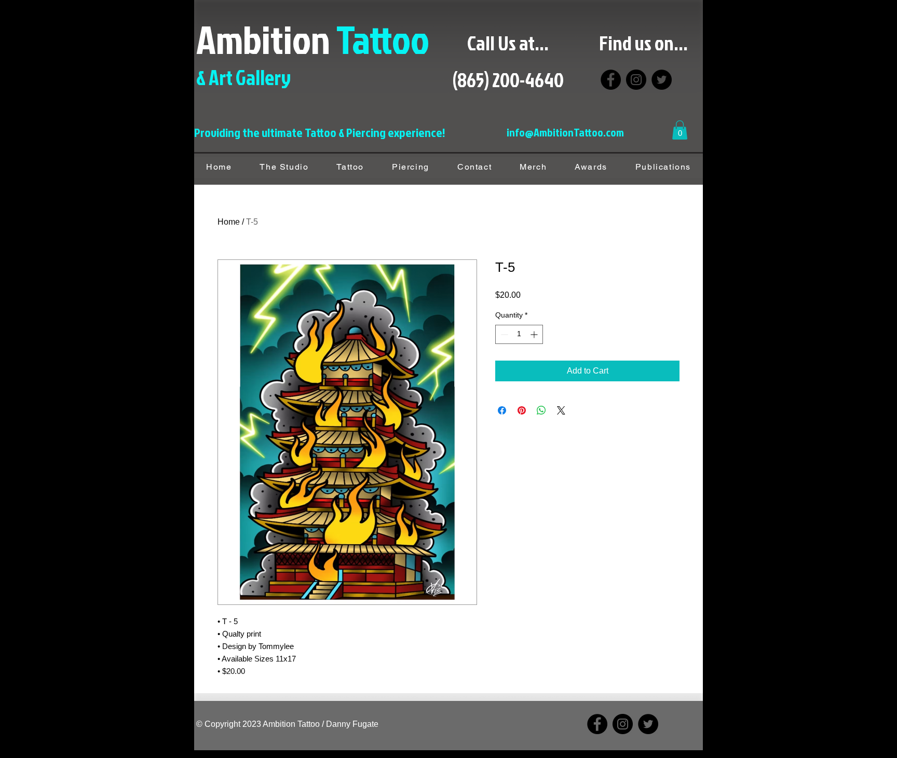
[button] (680, 130)
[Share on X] (561, 410)
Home (229, 221)
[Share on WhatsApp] (541, 410)
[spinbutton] (519, 334)
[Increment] (534, 334)
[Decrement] (503, 334)
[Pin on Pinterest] (521, 410)
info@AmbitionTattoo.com (565, 132)
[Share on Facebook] (502, 410)
